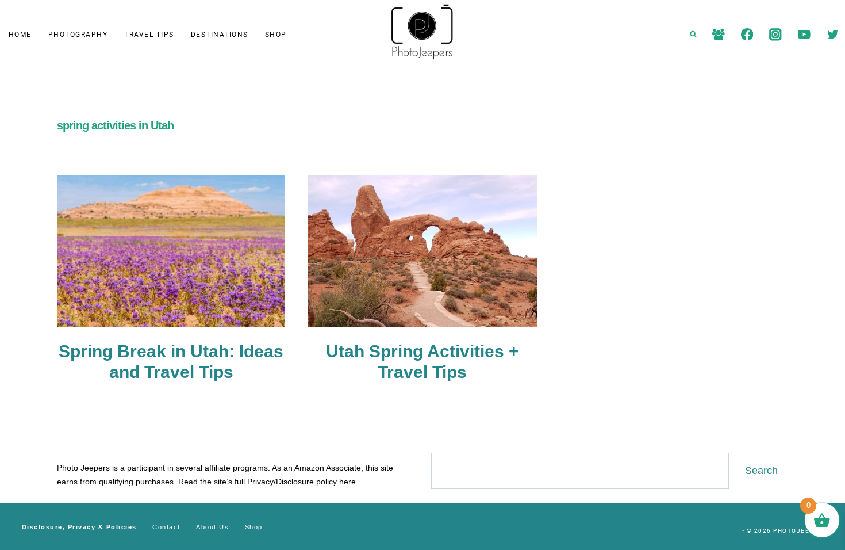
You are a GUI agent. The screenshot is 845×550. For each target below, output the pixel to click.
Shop (276, 34)
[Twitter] (832, 34)
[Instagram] (775, 34)
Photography (78, 34)
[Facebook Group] (718, 34)
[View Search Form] (693, 34)
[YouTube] (804, 34)
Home (20, 34)
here (347, 481)
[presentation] (171, 251)
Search (761, 470)
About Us (212, 527)
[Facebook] (747, 34)
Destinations (219, 34)
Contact (166, 527)
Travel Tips (149, 34)
